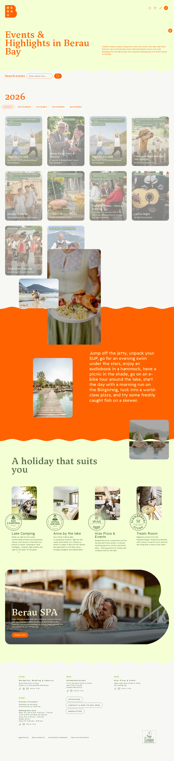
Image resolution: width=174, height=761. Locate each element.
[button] (23, 141)
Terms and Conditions (80, 737)
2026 (15, 96)
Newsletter (75, 711)
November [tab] (59, 106)
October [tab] (42, 106)
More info (35, 688)
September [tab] (25, 106)
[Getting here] (155, 8)
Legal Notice (23, 737)
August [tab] (8, 106)
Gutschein (74, 699)
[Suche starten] (58, 76)
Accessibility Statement (58, 737)
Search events (15, 76)
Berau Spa (20, 635)
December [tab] (77, 106)
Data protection (38, 737)
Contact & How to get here (84, 705)
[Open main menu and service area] (166, 8)
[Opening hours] (150, 8)
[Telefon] (160, 8)
